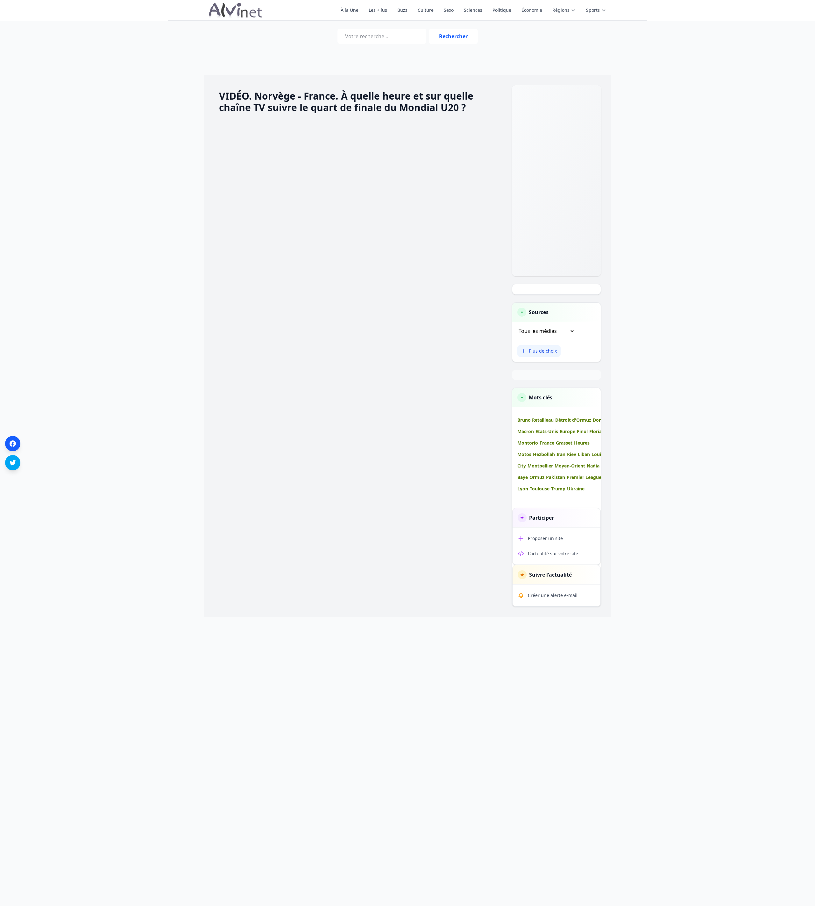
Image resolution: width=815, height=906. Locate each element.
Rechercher (453, 36)
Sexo (449, 10)
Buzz (402, 10)
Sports (593, 10)
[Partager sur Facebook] (12, 443)
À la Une (349, 10)
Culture (426, 10)
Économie (531, 10)
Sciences (473, 10)
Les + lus (378, 10)
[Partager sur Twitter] (12, 462)
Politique (502, 10)
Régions (561, 10)
